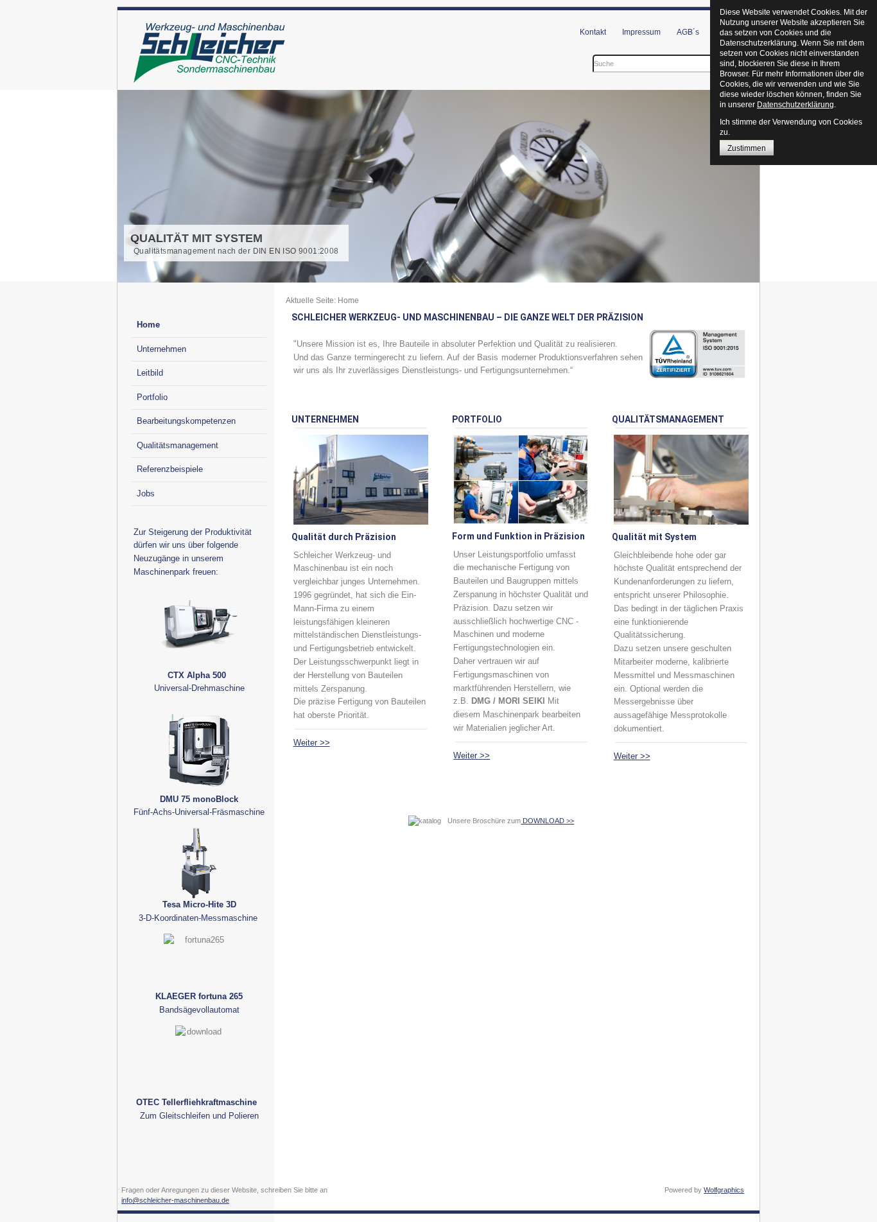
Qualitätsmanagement (177, 445)
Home (148, 324)
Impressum (641, 32)
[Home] (210, 83)
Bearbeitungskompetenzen (186, 421)
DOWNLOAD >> (547, 821)
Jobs (146, 493)
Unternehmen (161, 349)
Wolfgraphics (724, 1190)
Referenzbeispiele (170, 469)
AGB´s (688, 32)
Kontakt (593, 32)
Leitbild (150, 373)
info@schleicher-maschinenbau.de (175, 1200)
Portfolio (152, 397)
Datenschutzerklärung (795, 104)
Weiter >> (311, 742)
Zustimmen (746, 148)
